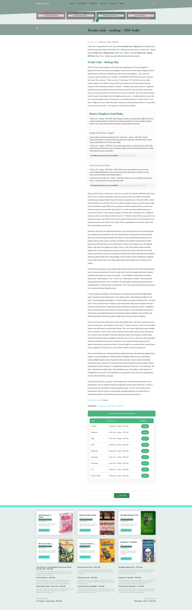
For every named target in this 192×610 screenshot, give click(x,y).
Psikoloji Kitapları (127, 519)
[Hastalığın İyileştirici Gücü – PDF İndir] (148, 523)
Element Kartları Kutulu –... (81, 15)
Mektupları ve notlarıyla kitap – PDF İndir (131, 185)
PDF (96, 42)
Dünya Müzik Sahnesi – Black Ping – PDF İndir (51, 586)
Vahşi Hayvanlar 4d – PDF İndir (87, 577)
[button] (154, 3)
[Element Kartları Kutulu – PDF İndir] (107, 523)
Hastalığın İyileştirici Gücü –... (111, 15)
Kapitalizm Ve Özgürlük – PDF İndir (129, 577)
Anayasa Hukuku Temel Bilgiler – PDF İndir (91, 586)
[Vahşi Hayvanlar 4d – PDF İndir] (107, 550)
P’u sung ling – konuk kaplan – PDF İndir (110, 406)
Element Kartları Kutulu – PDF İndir (89, 567)
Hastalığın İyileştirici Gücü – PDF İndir (130, 567)
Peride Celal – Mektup (95, 400)
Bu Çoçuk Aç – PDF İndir (126, 155)
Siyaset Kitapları (126, 546)
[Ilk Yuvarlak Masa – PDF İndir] (66, 550)
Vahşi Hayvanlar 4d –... (87, 544)
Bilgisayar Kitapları (45, 519)
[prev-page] (94, 20)
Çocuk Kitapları (85, 546)
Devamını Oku (44, 530)
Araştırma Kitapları (45, 546)
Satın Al (145, 426)
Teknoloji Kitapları (86, 519)
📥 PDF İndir (121, 496)
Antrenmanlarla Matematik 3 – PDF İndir (131, 586)
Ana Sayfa (91, 42)
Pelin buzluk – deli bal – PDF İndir (145, 601)
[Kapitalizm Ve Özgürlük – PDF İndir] (148, 550)
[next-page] (97, 20)
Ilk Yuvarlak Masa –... (141, 15)
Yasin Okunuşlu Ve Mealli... (51, 15)
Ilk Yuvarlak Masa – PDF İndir (45, 577)
